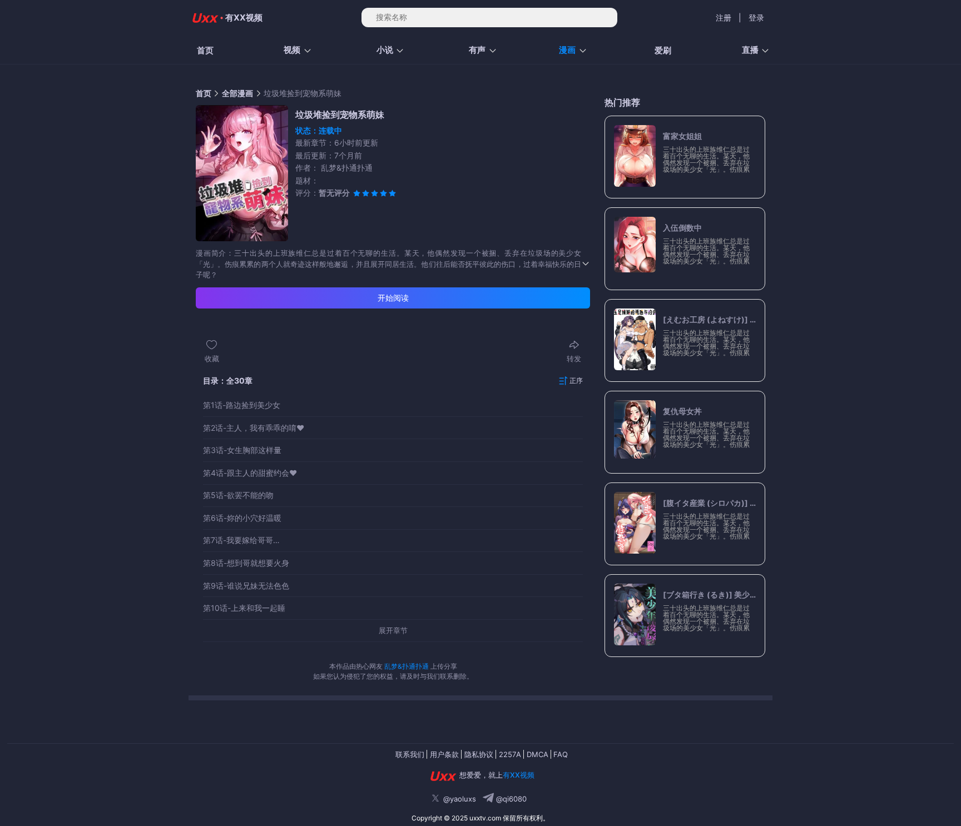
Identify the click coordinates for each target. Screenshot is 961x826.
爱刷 (663, 50)
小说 (385, 49)
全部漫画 (237, 93)
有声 (477, 49)
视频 (292, 49)
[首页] (204, 17)
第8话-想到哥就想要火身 (246, 563)
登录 (756, 17)
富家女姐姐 (682, 136)
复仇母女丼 (682, 411)
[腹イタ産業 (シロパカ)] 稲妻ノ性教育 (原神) (709, 503)
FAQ (560, 754)
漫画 (567, 49)
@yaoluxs (459, 798)
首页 (205, 50)
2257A (510, 754)
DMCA (537, 754)
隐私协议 (478, 754)
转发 (574, 358)
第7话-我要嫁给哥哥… (241, 540)
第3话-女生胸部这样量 (242, 450)
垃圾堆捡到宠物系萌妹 (302, 93)
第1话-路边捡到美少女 (241, 405)
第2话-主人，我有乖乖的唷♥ (253, 428)
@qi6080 (510, 798)
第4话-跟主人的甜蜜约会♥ (250, 473)
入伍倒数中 (682, 228)
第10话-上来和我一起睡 (244, 608)
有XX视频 (243, 17)
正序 (576, 380)
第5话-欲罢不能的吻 (238, 495)
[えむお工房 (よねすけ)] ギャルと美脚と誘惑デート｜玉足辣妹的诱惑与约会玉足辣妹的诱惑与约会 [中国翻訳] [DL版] (709, 320)
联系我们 (409, 754)
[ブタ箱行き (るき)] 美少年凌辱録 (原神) (709, 595)
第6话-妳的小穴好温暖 (242, 518)
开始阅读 (393, 297)
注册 (723, 17)
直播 (750, 49)
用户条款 (444, 754)
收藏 (212, 358)
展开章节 (393, 630)
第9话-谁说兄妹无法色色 (246, 586)
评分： (322, 192)
